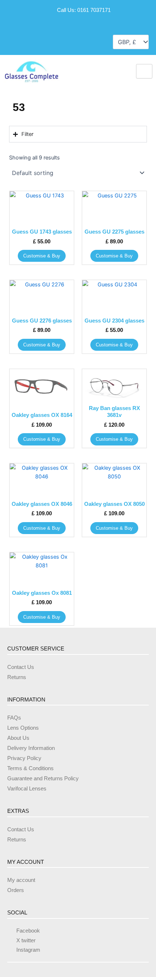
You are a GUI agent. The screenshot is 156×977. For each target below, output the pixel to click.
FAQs (14, 718)
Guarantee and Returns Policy (43, 778)
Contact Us (20, 667)
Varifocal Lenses (26, 789)
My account (21, 880)
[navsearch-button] (14, 41)
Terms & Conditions (30, 768)
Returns (16, 677)
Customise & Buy (41, 256)
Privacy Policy (24, 758)
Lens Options (23, 728)
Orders (15, 890)
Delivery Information (31, 748)
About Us (18, 738)
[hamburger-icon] (144, 71)
